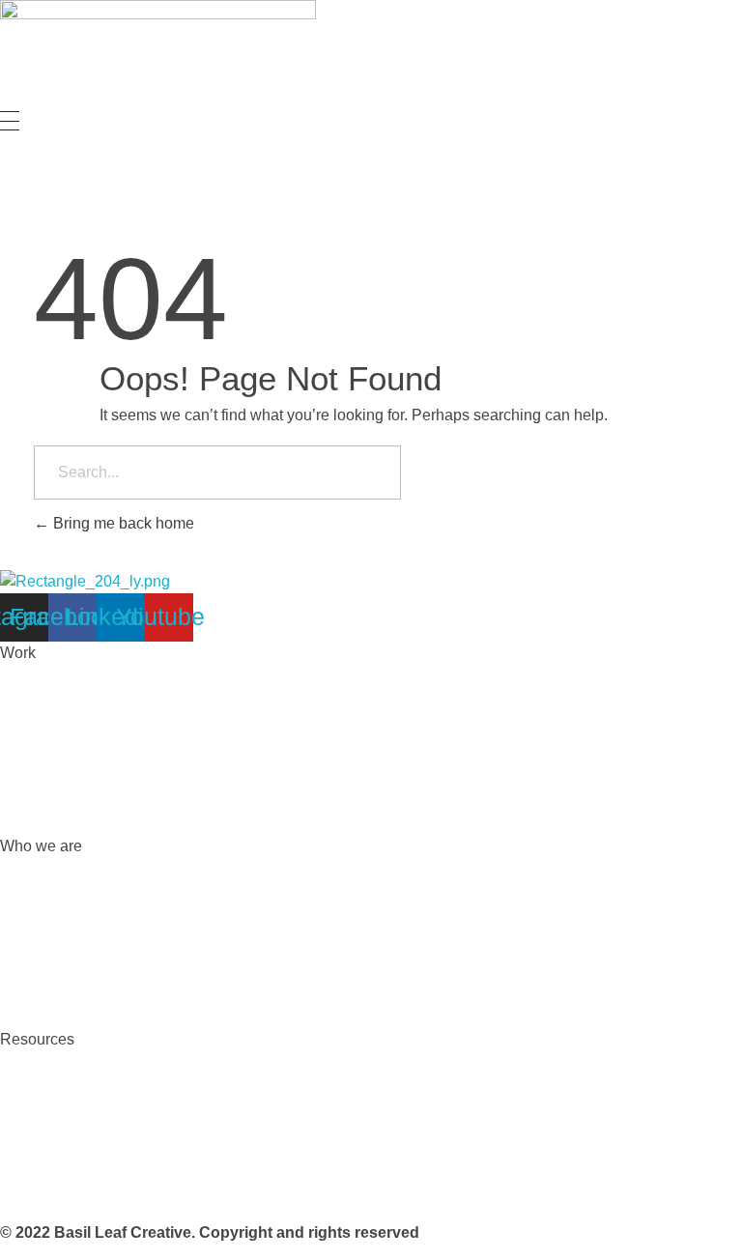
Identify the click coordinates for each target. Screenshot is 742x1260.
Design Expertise (59, 691)
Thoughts (32, 1078)
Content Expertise (61, 768)
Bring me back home (121, 523)
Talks (18, 1116)
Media (21, 1155)
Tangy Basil (40, 1194)
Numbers (31, 962)
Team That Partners (67, 1000)
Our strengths (46, 884)
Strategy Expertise (63, 730)
